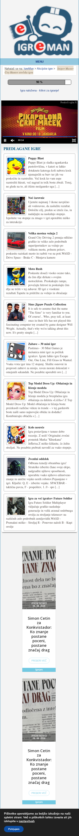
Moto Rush (35, 372)
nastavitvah (27, 821)
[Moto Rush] (16, 380)
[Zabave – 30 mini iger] (16, 455)
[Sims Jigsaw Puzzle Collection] (16, 415)
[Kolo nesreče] (16, 538)
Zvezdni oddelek (38, 562)
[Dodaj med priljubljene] (47, 128)
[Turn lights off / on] (37, 129)
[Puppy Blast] (16, 269)
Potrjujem (13, 829)
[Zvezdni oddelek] (16, 570)
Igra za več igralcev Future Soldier (50, 601)
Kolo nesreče (36, 530)
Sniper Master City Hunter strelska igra (39, 146)
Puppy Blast (36, 261)
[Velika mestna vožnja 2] (16, 344)
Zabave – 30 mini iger (42, 447)
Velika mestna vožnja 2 (43, 336)
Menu (40, 61)
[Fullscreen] (28, 129)
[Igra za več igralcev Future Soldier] (16, 609)
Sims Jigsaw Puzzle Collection (47, 407)
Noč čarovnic (36, 300)
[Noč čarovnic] (16, 308)
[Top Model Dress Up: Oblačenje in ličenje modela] (16, 494)
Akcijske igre (12, 242)
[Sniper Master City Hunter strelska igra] (15, 160)
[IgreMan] (40, 31)
